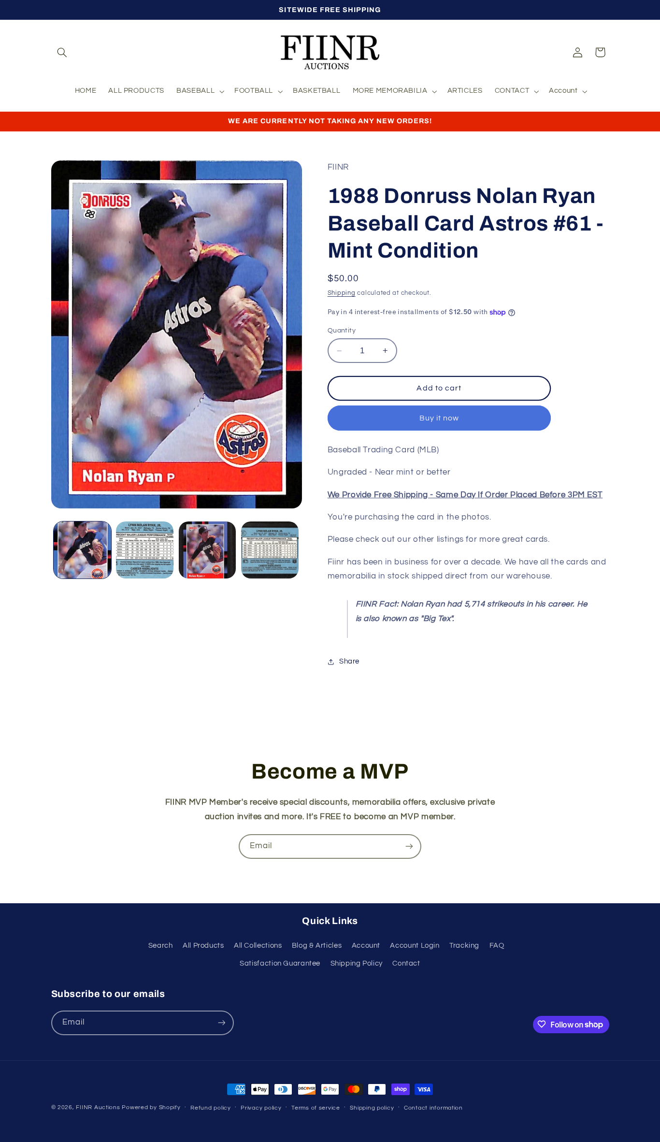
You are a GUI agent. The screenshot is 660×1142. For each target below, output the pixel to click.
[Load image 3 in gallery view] (207, 550)
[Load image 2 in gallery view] (144, 550)
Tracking (464, 946)
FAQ (496, 946)
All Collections (258, 946)
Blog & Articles (317, 946)
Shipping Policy (356, 963)
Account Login (414, 946)
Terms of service (315, 1108)
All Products (203, 946)
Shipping (342, 293)
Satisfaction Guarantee (280, 963)
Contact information (433, 1108)
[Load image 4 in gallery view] (270, 550)
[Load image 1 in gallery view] (82, 550)
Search (160, 946)
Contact (406, 963)
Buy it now (439, 418)
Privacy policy (261, 1108)
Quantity (342, 330)
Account (366, 946)
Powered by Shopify (151, 1107)
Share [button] (349, 661)
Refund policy (210, 1108)
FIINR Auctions (99, 1107)
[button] (62, 52)
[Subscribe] (409, 846)
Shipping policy (372, 1108)
